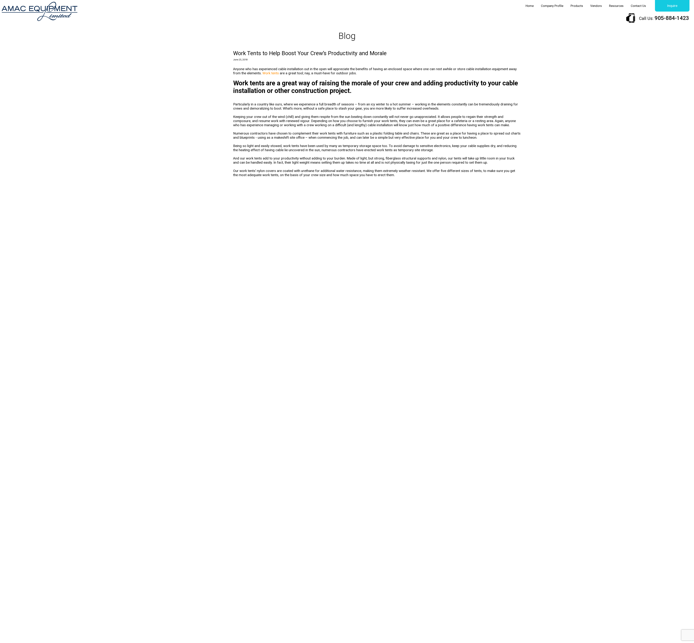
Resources (616, 6)
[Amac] (39, 12)
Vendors (596, 6)
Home (530, 6)
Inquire (672, 6)
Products (577, 6)
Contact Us (638, 6)
